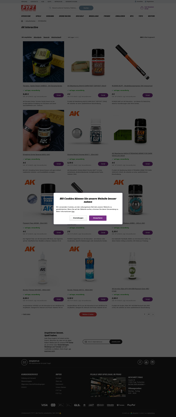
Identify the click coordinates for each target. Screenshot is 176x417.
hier (73, 211)
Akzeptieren (97, 218)
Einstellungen (78, 218)
